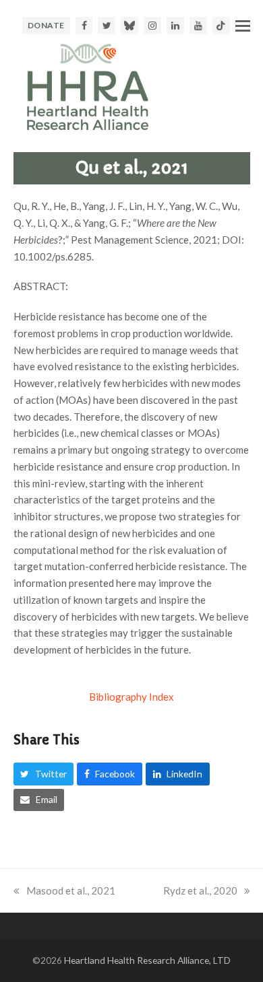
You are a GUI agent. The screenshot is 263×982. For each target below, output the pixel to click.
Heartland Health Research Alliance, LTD (147, 960)
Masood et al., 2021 (70, 890)
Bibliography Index (131, 697)
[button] (242, 25)
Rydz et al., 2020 (200, 890)
